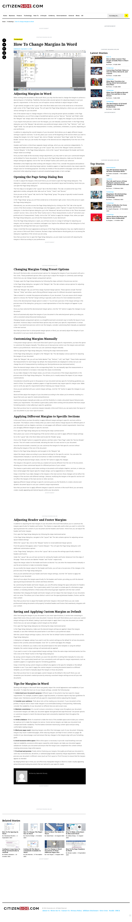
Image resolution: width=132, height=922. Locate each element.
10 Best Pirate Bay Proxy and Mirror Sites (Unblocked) (116, 217)
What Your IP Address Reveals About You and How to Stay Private (117, 94)
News (78, 15)
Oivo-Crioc (104, 911)
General (71, 15)
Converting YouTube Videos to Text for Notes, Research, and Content (117, 71)
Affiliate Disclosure (91, 911)
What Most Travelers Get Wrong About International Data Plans (116, 82)
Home (5, 15)
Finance (19, 15)
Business (12, 15)
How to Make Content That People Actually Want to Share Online (117, 60)
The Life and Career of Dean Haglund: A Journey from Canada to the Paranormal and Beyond (117, 183)
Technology (28, 15)
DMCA (117, 911)
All (82, 15)
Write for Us (55, 911)
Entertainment (62, 15)
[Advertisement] (44, 32)
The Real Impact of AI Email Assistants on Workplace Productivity (116, 105)
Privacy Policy (76, 911)
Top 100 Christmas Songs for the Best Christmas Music (116, 170)
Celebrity (51, 15)
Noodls (111, 911)
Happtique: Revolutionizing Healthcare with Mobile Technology (116, 195)
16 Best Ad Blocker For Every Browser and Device (116, 206)
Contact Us (65, 911)
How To (36, 15)
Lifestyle (43, 15)
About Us (46, 911)
